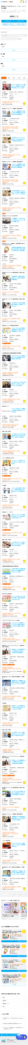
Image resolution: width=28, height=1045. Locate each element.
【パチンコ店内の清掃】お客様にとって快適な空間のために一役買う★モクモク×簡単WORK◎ (18, 490)
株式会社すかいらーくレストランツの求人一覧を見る (11, 481)
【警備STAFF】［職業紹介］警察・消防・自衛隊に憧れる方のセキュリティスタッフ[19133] (18, 872)
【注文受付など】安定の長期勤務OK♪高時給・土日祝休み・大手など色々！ (18, 304)
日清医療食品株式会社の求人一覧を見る (8, 589)
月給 (24, 77)
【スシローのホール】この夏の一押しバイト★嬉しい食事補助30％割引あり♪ (18, 845)
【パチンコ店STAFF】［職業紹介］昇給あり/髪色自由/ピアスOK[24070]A (18, 410)
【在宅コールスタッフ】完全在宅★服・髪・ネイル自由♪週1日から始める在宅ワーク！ (18, 516)
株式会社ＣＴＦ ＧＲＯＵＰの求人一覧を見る (9, 535)
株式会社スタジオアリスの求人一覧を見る (9, 641)
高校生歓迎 (5, 24)
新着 (9, 77)
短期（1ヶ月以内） (21, 24)
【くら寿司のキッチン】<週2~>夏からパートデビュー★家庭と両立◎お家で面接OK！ (18, 544)
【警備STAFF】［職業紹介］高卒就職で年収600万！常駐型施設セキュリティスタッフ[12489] (18, 682)
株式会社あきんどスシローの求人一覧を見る (9, 862)
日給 (19, 77)
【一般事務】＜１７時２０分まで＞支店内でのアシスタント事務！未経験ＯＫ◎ (18, 220)
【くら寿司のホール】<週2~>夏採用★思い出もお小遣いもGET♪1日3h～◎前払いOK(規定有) (18, 435)
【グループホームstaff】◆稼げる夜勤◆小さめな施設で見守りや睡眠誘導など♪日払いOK (18, 330)
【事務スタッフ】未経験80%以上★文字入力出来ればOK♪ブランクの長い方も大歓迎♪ (18, 707)
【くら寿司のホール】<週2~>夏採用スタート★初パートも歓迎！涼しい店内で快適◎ (18, 384)
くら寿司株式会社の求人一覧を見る (8, 453)
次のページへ (21, 894)
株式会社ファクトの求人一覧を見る (8, 889)
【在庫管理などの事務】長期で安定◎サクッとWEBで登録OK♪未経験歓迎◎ (18, 278)
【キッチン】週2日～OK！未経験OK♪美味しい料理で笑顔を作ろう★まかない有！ (18, 598)
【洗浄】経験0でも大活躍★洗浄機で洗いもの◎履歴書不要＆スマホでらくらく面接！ (18, 570)
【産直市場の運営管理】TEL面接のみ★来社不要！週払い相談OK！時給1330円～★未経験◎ (18, 249)
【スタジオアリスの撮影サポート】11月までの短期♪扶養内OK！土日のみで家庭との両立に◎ (18, 625)
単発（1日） (12, 24)
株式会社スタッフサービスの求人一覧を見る (9, 294)
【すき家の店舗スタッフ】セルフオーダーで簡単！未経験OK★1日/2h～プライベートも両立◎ (18, 192)
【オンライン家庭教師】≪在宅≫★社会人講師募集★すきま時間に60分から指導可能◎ (18, 113)
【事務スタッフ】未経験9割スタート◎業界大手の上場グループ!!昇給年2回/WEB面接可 (18, 651)
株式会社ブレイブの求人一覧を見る (8, 348)
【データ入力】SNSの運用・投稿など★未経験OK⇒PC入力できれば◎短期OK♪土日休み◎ (18, 793)
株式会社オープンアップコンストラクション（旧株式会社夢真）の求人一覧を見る (12, 672)
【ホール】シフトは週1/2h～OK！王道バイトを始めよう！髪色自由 (18, 462)
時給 (14, 77)
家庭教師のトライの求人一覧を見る (8, 130)
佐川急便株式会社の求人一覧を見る (8, 375)
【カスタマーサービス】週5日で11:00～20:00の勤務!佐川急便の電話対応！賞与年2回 (18, 357)
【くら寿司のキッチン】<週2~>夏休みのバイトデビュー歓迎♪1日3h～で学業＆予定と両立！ (18, 734)
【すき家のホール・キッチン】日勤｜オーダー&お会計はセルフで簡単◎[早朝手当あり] (18, 139)
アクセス (12, 1039)
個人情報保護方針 (11, 1040)
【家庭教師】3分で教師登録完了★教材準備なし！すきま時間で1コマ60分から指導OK (18, 818)
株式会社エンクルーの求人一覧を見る (8, 268)
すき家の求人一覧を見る (6, 157)
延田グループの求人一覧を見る (7, 104)
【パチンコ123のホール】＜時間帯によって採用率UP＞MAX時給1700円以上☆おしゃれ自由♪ (18, 86)
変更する (14, 50)
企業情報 (8, 1039)
